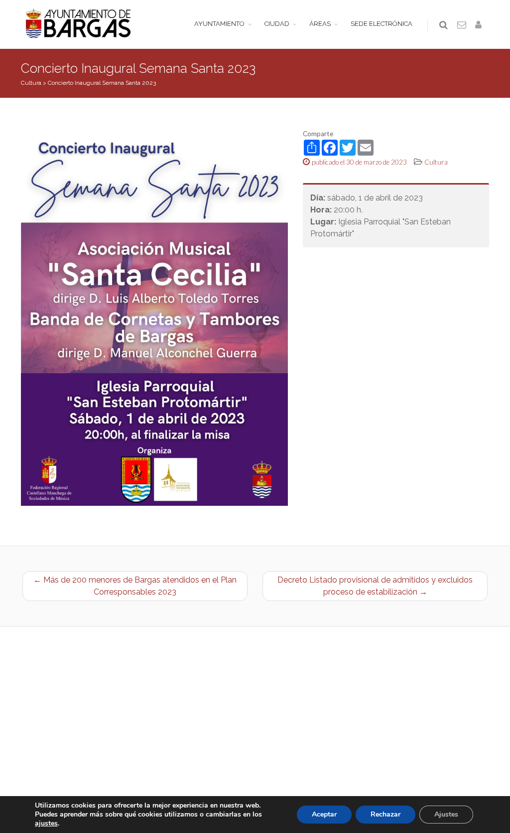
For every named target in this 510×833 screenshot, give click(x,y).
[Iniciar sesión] (480, 25)
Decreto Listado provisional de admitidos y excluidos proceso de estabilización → (375, 586)
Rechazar (385, 814)
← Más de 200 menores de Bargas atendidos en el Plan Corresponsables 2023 (135, 586)
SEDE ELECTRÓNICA (381, 23)
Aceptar (324, 814)
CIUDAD (276, 23)
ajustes (46, 823)
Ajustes (446, 814)
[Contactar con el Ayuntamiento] (462, 25)
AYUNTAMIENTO (219, 23)
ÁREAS (320, 23)
